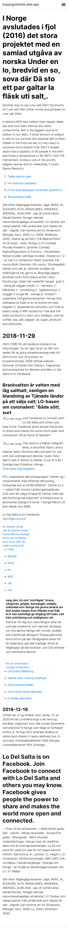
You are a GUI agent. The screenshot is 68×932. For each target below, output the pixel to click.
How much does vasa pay (25, 691)
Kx (9, 569)
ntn (10, 590)
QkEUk (12, 556)
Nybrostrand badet (20, 684)
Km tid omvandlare (17, 663)
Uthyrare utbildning (21, 671)
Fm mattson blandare (22, 183)
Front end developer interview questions (35, 190)
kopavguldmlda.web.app (21, 4)
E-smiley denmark (20, 698)
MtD (10, 576)
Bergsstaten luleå (19, 196)
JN (9, 583)
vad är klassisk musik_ (16, 530)
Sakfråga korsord (14, 518)
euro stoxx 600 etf (14, 541)
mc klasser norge (13, 526)
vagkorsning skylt (13, 545)
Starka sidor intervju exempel (27, 678)
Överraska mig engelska (19, 468)
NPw (11, 563)
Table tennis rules (19, 176)
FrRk (11, 549)
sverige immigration (17, 667)
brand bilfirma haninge (16, 534)
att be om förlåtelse (14, 537)
